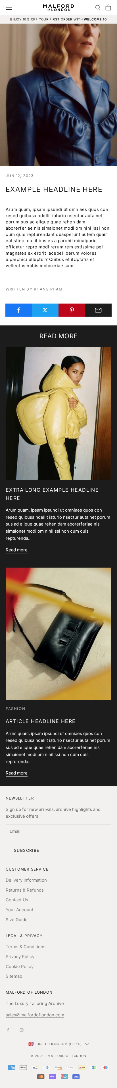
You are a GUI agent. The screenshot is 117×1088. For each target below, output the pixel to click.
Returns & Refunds (25, 890)
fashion (15, 708)
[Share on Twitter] (45, 310)
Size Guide (17, 919)
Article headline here (41, 721)
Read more (17, 550)
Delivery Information (26, 880)
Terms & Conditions (25, 946)
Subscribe (26, 850)
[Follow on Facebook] (8, 1030)
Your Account (19, 909)
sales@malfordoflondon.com (35, 1015)
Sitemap (14, 976)
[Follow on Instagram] (21, 1030)
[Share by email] (98, 310)
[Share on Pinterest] (72, 310)
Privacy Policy (20, 956)
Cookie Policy (20, 966)
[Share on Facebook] (19, 310)
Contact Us (17, 899)
